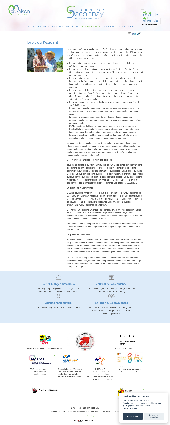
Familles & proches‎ (92, 26)
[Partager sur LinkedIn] (138, 33)
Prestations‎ (57, 26)
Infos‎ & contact (112, 26)
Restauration (72, 26)
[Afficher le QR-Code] (140, 33)
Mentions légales (90, 416)
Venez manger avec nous (59, 284)
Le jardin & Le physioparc (111, 302)
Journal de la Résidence (111, 284)
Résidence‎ (43, 26)
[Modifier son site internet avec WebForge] (78, 421)
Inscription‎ (128, 26)
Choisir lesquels (130, 408)
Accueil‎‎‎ (32, 26)
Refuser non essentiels (154, 416)
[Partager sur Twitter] (135, 33)
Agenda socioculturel (58, 302)
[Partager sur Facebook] (133, 33)
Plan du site (77, 416)
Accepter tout (132, 416)
